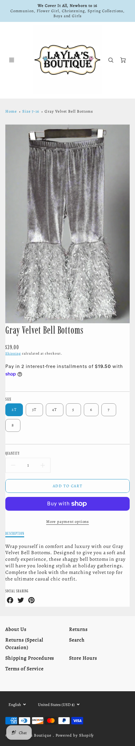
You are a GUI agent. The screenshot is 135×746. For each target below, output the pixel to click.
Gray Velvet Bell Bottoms (69, 111)
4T (54, 409)
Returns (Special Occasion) (24, 643)
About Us (15, 629)
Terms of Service (24, 668)
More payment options (67, 521)
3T (34, 409)
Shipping (13, 353)
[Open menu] (11, 60)
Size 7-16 (31, 111)
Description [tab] (14, 533)
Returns (78, 629)
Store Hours (83, 658)
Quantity (12, 453)
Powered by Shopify (75, 735)
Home (11, 111)
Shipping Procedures (29, 658)
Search (77, 639)
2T (14, 409)
